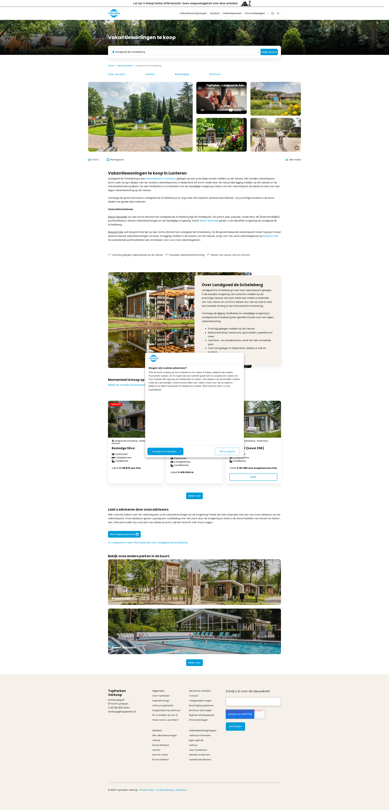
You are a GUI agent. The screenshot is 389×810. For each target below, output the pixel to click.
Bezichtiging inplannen (122, 534)
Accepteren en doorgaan (164, 451)
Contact (193, 695)
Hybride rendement (199, 754)
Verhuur (193, 745)
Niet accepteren (227, 451)
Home (111, 65)
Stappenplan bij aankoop (166, 710)
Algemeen (158, 691)
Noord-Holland (160, 759)
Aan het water (160, 754)
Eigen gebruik (196, 740)
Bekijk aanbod (269, 52)
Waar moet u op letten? (165, 719)
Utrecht (156, 750)
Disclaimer (181, 789)
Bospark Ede (270, 236)
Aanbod (214, 13)
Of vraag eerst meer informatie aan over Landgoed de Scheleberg (147, 542)
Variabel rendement (200, 759)
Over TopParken (161, 695)
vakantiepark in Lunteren (161, 178)
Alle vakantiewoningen (164, 735)
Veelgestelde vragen (200, 700)
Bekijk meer (194, 495)
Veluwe (156, 740)
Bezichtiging (182, 74)
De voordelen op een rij (164, 715)
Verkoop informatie (199, 735)
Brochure (214, 74)
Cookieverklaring (165, 789)
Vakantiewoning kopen (193, 13)
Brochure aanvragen (200, 710)
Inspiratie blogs (160, 700)
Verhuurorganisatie (162, 705)
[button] (272, 13)
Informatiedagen (255, 13)
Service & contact (200, 691)
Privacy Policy (146, 789)
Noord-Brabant (160, 745)
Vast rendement (198, 750)
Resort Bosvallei (209, 220)
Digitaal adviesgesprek (201, 715)
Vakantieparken (232, 13)
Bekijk (253, 477)
